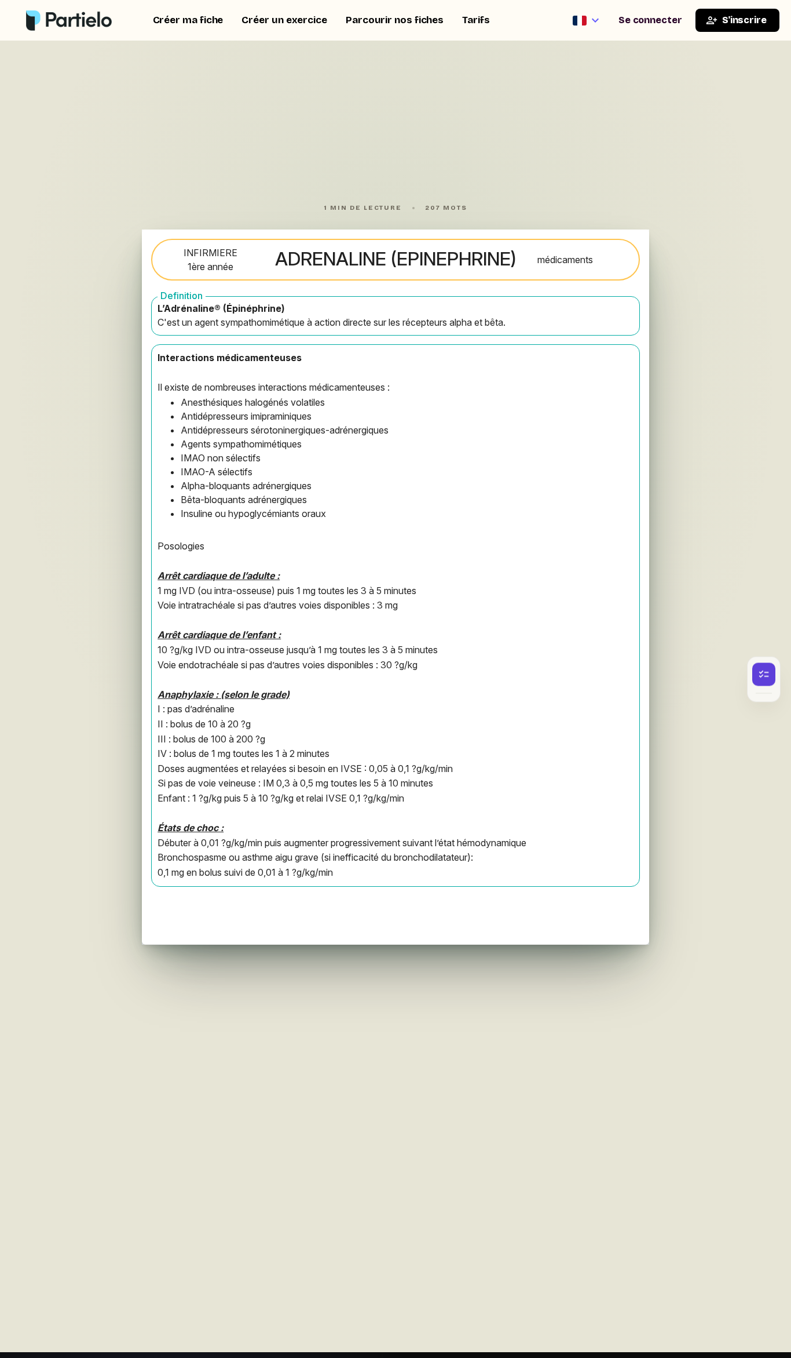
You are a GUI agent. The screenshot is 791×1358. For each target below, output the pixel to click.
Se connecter (650, 20)
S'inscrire (744, 20)
